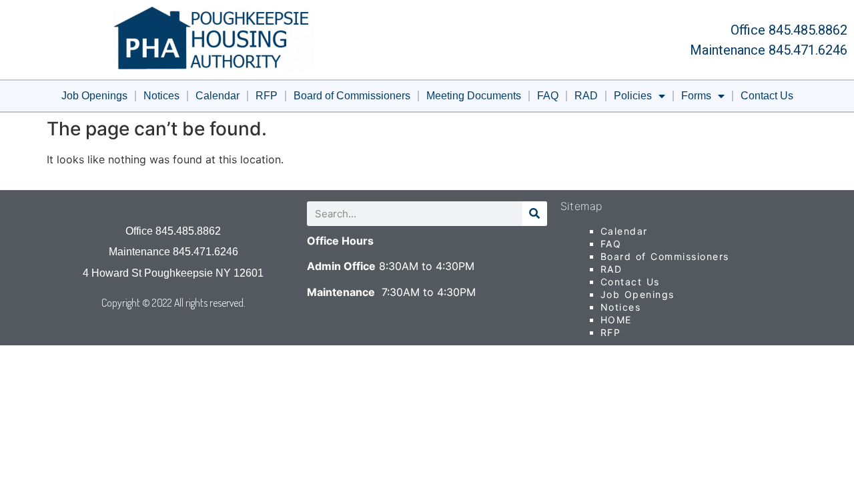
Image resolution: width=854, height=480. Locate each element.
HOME (616, 319)
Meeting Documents (473, 95)
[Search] (534, 213)
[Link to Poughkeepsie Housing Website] (213, 40)
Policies (633, 95)
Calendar (217, 95)
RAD (586, 95)
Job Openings (94, 95)
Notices (161, 95)
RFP (267, 95)
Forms (696, 95)
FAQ (547, 95)
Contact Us (767, 95)
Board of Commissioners (352, 95)
